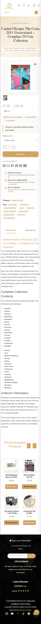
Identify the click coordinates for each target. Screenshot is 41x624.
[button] (29, 5)
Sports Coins (21, 215)
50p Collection (13, 204)
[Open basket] (36, 612)
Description (11, 230)
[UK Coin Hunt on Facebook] (29, 614)
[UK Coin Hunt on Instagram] (6, 614)
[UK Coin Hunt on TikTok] (23, 614)
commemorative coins (10, 208)
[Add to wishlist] (35, 64)
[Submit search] (36, 12)
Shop (10, 48)
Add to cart (20, 154)
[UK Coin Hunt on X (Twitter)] (18, 614)
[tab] (11, 230)
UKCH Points (25, 604)
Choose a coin (7, 136)
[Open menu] (39, 5)
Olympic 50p (30, 208)
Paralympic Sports (9, 215)
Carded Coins (24, 204)
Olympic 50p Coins (18, 48)
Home (5, 48)
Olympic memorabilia (10, 211)
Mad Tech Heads (25, 610)
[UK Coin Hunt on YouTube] (12, 614)
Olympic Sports (23, 211)
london (22, 208)
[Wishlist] (24, 5)
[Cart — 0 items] (34, 5)
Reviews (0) (30, 230)
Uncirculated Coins (9, 218)
